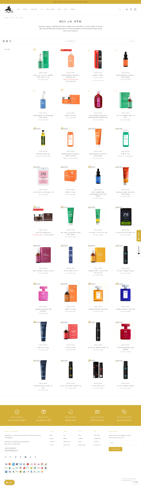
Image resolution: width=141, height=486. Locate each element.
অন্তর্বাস (73, 9)
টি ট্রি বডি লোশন (125, 154)
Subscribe (116, 449)
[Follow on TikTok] (30, 457)
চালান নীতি (96, 442)
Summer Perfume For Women (43, 310)
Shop (11, 17)
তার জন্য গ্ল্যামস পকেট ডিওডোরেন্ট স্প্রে (43, 192)
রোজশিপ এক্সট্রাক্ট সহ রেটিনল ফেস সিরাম (43, 271)
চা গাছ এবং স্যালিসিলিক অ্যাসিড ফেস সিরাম (125, 116)
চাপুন (64, 435)
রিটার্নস (79, 442)
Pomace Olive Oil (43, 154)
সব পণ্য (51, 445)
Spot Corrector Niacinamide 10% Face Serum (98, 194)
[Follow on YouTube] (25, 457)
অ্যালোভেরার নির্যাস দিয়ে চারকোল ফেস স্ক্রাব (43, 387)
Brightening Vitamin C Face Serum (125, 76)
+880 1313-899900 (10, 448)
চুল (42, 9)
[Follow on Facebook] (6, 457)
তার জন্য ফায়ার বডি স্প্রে (98, 386)
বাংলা (120, 9)
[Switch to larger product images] (4, 41)
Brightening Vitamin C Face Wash (98, 155)
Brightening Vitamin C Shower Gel (71, 76)
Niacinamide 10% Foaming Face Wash (43, 116)
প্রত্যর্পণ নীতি (97, 435)
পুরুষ (65, 9)
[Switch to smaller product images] (7, 41)
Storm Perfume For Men (125, 309)
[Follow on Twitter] (11, 457)
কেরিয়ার (65, 438)
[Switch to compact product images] (10, 41)
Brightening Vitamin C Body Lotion (71, 155)
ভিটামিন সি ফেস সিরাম (70, 309)
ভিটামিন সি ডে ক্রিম (71, 192)
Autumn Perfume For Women (125, 348)
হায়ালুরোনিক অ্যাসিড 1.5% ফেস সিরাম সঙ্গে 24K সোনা (98, 272)
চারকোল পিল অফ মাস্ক (43, 347)
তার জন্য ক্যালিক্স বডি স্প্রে (71, 271)
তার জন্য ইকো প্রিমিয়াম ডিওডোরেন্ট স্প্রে (98, 347)
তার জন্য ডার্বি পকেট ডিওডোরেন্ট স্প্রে (125, 232)
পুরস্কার (51, 438)
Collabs (80, 438)
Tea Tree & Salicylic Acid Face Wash (71, 233)
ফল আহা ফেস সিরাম (71, 347)
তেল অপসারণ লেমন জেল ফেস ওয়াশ (98, 232)
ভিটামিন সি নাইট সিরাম (70, 115)
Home (6, 17)
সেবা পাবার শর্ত (97, 445)
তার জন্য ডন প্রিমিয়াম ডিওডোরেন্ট (125, 271)
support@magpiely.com (11, 450)
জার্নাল (51, 435)
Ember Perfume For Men (98, 309)
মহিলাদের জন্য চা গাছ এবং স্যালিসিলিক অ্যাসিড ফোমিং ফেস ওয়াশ (43, 76)
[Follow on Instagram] (15, 457)
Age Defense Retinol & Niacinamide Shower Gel (98, 116)
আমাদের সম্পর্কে (66, 442)
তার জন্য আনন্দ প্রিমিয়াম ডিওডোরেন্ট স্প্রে (70, 386)
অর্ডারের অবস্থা (81, 445)
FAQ (79, 435)
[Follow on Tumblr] (35, 457)
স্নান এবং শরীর (50, 9)
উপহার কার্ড (52, 442)
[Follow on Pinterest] (20, 457)
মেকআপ (25, 9)
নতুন (18, 9)
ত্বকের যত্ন (34, 9)
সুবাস (59, 9)
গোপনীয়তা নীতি (97, 438)
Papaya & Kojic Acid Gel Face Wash (125, 193)
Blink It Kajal (98, 75)
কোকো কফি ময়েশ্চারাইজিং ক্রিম (43, 232)
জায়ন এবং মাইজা (19, 17)
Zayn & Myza (43, 72)
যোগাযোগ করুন (66, 445)
